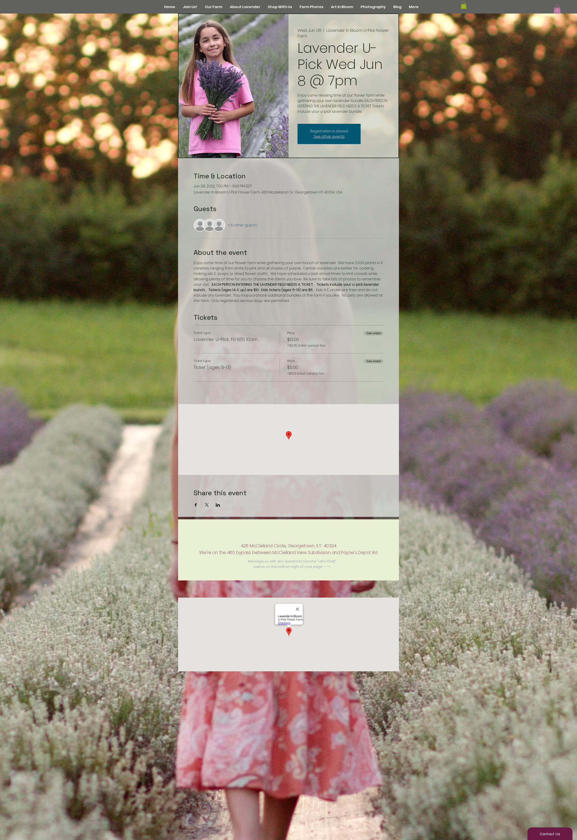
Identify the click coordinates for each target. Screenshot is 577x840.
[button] (557, 9)
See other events (329, 136)
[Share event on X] (207, 505)
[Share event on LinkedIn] (218, 505)
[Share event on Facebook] (196, 505)
